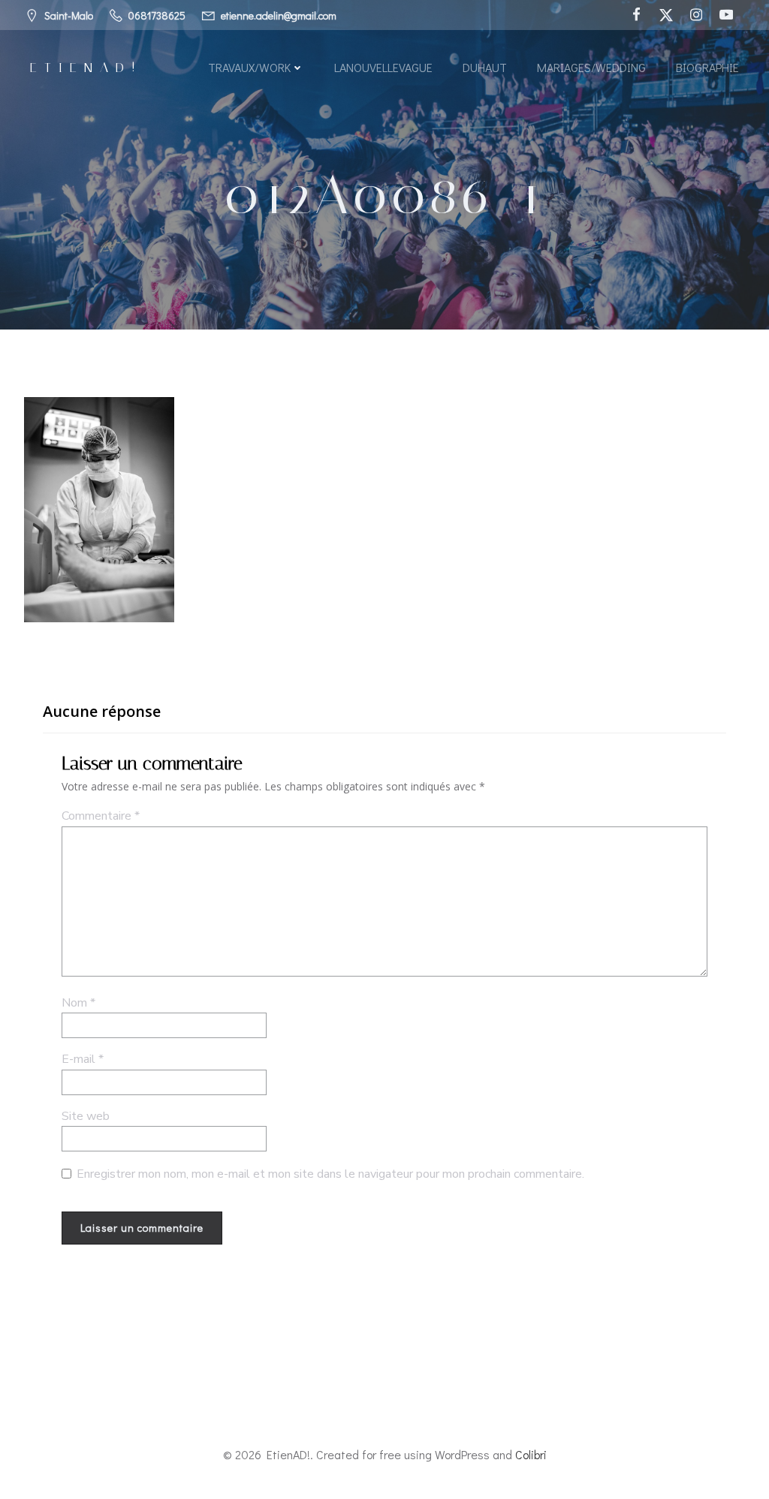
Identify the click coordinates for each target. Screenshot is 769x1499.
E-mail (83, 1059)
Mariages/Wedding (591, 67)
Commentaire (101, 816)
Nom (78, 1003)
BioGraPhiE (707, 67)
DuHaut (485, 67)
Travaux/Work (249, 67)
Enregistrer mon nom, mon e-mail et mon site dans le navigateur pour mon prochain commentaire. (330, 1174)
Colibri (531, 1454)
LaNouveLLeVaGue (383, 67)
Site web (86, 1116)
